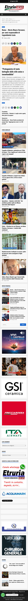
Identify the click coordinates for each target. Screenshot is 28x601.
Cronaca (5, 248)
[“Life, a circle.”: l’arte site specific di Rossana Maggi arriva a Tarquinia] (5, 566)
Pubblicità (16, 595)
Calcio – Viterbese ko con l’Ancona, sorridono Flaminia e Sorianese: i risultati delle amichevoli (14, 228)
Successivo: (13, 121)
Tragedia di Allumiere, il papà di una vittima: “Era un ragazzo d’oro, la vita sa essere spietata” (13, 177)
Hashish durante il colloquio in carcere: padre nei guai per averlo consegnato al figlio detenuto (14, 253)
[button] (2, 14)
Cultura (4, 560)
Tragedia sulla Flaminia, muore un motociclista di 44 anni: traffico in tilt (5, 308)
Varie (3, 27)
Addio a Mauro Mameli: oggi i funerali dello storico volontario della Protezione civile (13, 278)
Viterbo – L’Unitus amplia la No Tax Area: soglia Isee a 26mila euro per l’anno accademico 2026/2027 (16, 581)
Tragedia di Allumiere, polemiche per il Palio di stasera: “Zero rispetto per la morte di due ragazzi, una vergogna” (13, 152)
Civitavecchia (10, 248)
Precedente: (14, 113)
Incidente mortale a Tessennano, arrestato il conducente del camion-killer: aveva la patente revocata (5, 317)
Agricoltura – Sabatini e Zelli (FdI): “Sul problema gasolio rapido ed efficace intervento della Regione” (12, 203)
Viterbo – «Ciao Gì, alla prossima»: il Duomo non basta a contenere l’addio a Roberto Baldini (5, 292)
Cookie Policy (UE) (8, 595)
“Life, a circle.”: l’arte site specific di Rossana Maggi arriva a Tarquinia (17, 564)
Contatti (21, 595)
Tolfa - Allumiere (6, 146)
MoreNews (13, 599)
